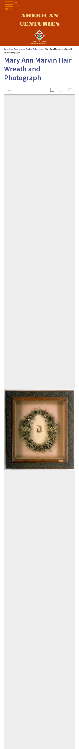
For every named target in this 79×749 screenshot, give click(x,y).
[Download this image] (61, 89)
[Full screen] (69, 89)
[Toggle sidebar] (9, 89)
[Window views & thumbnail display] (52, 89)
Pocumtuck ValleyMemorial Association (39, 42)
